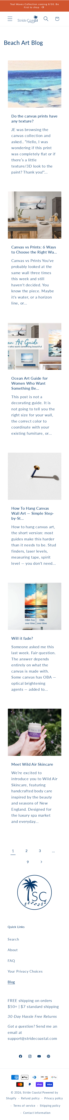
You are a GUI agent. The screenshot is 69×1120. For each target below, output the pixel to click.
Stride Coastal (32, 1092)
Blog (11, 982)
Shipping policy (50, 1105)
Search (13, 939)
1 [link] (13, 851)
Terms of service (24, 1105)
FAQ (11, 960)
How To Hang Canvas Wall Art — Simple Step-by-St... (32, 513)
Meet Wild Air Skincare (32, 764)
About (13, 950)
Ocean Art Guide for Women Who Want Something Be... (29, 383)
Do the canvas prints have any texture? (34, 118)
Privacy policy (53, 1098)
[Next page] (41, 861)
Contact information (36, 1112)
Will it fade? (22, 638)
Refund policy (30, 1098)
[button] (9, 18)
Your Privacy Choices (25, 971)
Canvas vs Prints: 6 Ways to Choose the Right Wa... (34, 249)
